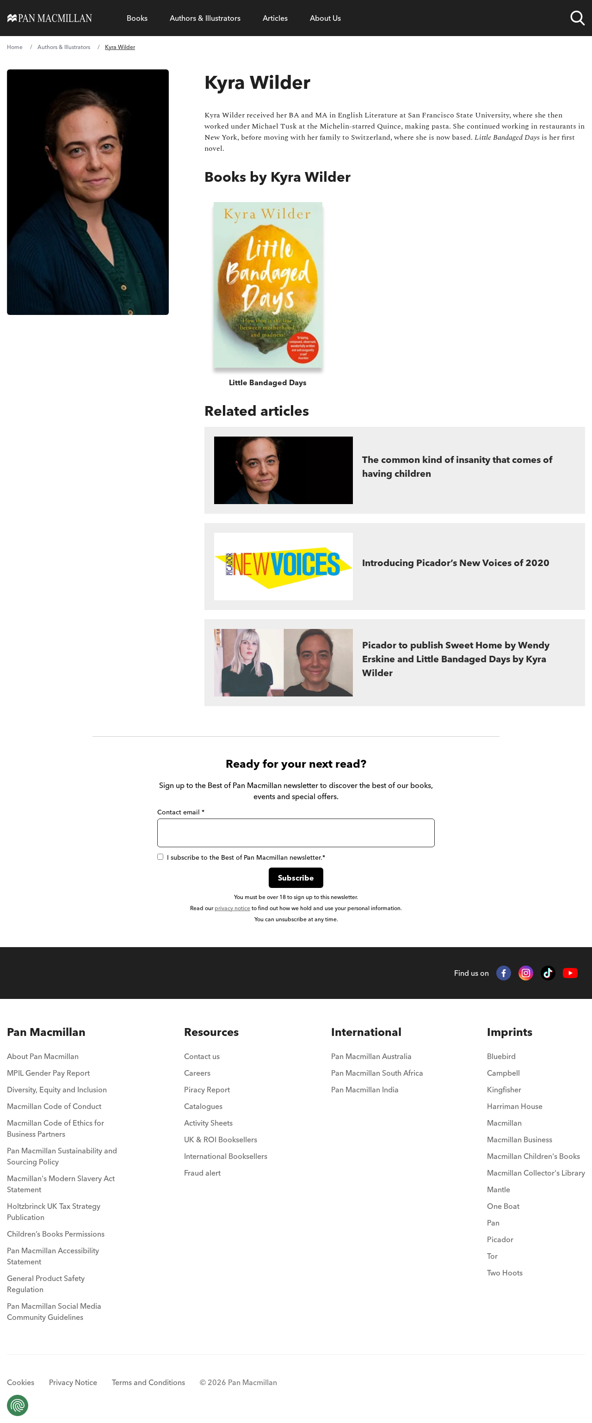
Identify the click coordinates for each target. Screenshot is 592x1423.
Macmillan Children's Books (533, 1156)
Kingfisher (504, 1089)
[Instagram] (525, 973)
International (366, 1032)
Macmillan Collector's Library (536, 1172)
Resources (211, 1032)
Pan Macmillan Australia (371, 1056)
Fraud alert (202, 1172)
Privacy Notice (73, 1382)
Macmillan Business (519, 1139)
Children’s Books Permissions (56, 1233)
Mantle (498, 1189)
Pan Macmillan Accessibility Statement (53, 1256)
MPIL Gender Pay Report (48, 1073)
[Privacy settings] (17, 1405)
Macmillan (504, 1122)
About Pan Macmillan (43, 1056)
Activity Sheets (208, 1122)
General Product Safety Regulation (46, 1284)
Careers (197, 1073)
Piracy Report (207, 1089)
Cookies (20, 1382)
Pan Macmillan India (365, 1089)
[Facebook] (503, 973)
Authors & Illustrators (205, 18)
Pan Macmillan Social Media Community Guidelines (54, 1311)
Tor (492, 1256)
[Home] (49, 18)
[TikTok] (548, 973)
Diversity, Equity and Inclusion (57, 1089)
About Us (325, 18)
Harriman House (515, 1106)
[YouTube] (570, 973)
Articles (275, 18)
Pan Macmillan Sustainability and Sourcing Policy (62, 1156)
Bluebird (501, 1056)
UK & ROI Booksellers (220, 1139)
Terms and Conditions (148, 1382)
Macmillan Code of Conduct (54, 1106)
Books (137, 18)
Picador (500, 1239)
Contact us (202, 1056)
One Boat (503, 1206)
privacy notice (232, 908)
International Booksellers (225, 1156)
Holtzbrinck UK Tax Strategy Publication (53, 1211)
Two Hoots (505, 1272)
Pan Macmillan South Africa (377, 1073)
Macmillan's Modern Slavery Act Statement (61, 1184)
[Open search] (577, 18)
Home (15, 46)
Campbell (503, 1073)
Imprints (509, 1032)
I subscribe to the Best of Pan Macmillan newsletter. (246, 857)
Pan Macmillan (46, 1032)
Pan (493, 1222)
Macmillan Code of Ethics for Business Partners (55, 1128)
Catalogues (203, 1106)
